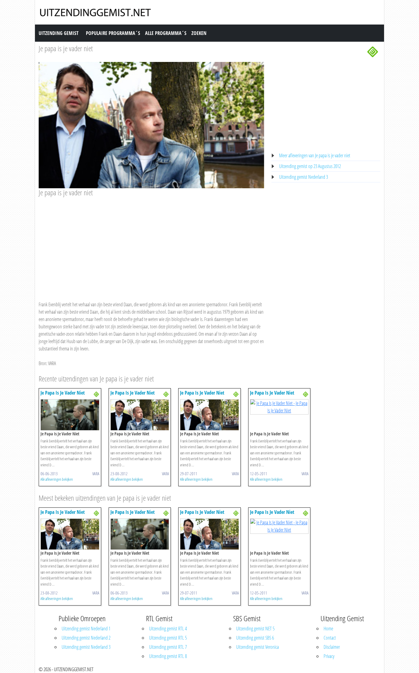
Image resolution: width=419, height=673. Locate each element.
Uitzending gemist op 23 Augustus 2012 (310, 166)
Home (328, 628)
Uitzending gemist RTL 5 (168, 637)
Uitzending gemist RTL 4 (168, 628)
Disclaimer (332, 647)
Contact (330, 637)
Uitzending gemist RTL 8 (168, 656)
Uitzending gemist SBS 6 (255, 637)
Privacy (329, 656)
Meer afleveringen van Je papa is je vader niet (314, 155)
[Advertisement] (151, 243)
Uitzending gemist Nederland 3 (303, 177)
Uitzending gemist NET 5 (255, 628)
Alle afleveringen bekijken (56, 479)
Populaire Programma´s (113, 33)
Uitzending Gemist (59, 33)
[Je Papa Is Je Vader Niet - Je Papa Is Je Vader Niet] (69, 414)
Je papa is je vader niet (66, 48)
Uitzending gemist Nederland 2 (86, 637)
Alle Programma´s (165, 33)
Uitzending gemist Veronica (257, 647)
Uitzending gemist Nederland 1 (86, 628)
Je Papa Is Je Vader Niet (62, 392)
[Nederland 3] (372, 51)
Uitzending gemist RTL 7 (168, 647)
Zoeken (198, 33)
